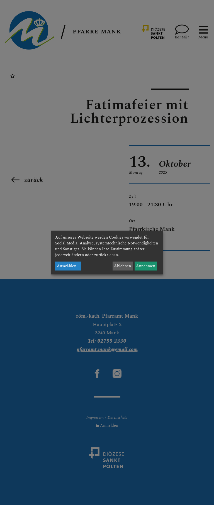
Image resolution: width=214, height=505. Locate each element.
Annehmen (145, 266)
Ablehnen (122, 266)
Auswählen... (68, 266)
